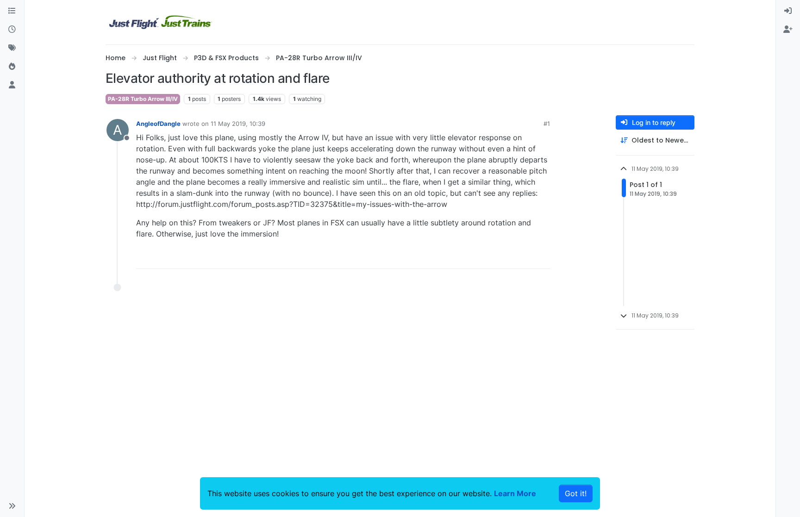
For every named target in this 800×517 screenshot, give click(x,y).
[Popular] (12, 66)
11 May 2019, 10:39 (238, 123)
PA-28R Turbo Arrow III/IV (143, 98)
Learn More (515, 493)
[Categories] (12, 11)
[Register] (788, 29)
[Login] (788, 11)
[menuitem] (788, 11)
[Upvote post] (526, 257)
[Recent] (12, 29)
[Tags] (12, 48)
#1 (547, 123)
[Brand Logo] (160, 22)
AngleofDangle (158, 123)
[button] (12, 505)
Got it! (576, 493)
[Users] (12, 85)
